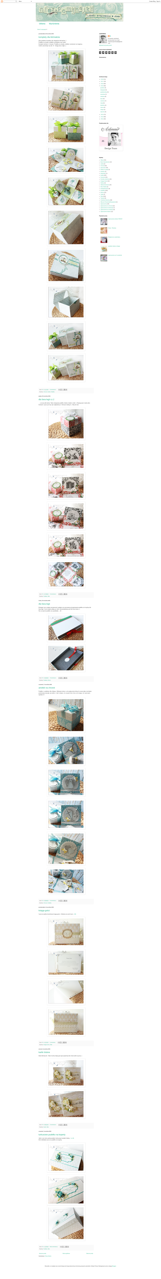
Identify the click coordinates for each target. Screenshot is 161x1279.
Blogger (114, 1266)
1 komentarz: (53, 1042)
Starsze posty (89, 1253)
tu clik (72, 1138)
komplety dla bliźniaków (49, 37)
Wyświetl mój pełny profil (105, 45)
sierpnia (102, 96)
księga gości (44, 910)
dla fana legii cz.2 (46, 399)
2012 (102, 119)
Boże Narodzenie (105, 162)
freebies (103, 171)
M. (110, 36)
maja (101, 103)
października (103, 92)
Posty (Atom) (48, 1256)
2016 (102, 83)
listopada (102, 90)
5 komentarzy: (53, 900)
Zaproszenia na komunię (107, 207)
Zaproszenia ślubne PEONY (115, 219)
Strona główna (66, 1253)
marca (102, 107)
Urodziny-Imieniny (105, 200)
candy (102, 164)
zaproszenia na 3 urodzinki (115, 255)
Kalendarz (103, 173)
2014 (102, 114)
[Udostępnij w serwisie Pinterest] (66, 390)
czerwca (102, 101)
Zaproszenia (104, 204)
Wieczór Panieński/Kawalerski (108, 202)
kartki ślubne (44, 1052)
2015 (102, 85)
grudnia (102, 87)
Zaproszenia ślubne (106, 211)
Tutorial (102, 198)
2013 (102, 116)
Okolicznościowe (105, 184)
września (102, 94)
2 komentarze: (53, 389)
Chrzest (45, 391)
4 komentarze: (53, 677)
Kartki (49, 391)
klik (75, 914)
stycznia (102, 111)
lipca (101, 98)
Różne (49, 680)
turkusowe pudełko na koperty (52, 1134)
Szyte (102, 194)
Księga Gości (47, 1044)
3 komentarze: (53, 594)
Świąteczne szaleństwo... (114, 237)
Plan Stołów (104, 186)
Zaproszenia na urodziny (107, 209)
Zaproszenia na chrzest (106, 206)
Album (102, 160)
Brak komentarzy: (54, 1246)
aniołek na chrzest (47, 688)
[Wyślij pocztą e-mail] (59, 390)
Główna (42, 24)
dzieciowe (103, 167)
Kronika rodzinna (105, 179)
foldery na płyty (104, 169)
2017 (102, 81)
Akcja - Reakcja (112, 228)
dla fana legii (44, 604)
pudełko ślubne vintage (114, 246)
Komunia (103, 177)
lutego (102, 109)
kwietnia (102, 105)
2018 (102, 79)
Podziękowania (104, 188)
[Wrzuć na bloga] (61, 390)
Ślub (49, 596)
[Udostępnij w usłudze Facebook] (64, 390)
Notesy (102, 183)
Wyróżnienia (54, 24)
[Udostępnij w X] (63, 390)
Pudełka (53, 391)
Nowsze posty (42, 1253)
